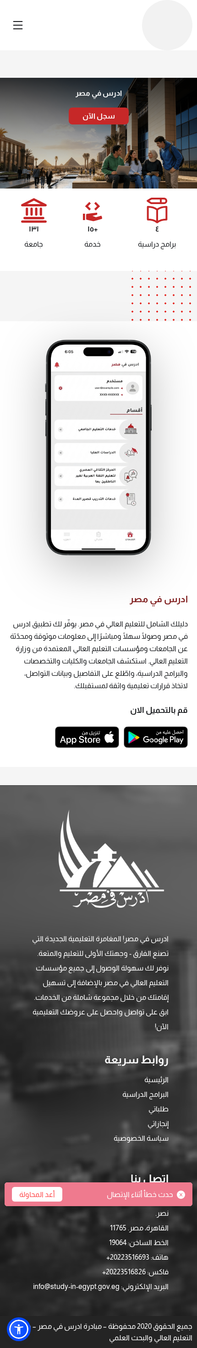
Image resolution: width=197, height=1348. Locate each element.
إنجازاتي (158, 1123)
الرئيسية (156, 1080)
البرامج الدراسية (145, 1094)
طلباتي (158, 1109)
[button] (18, 1329)
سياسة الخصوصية (141, 1138)
